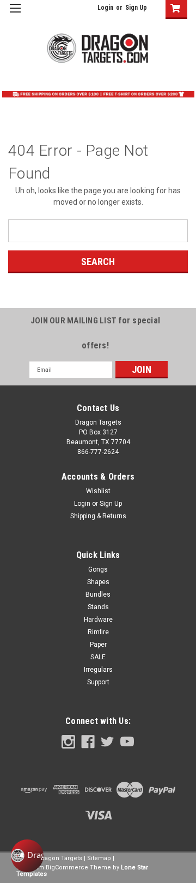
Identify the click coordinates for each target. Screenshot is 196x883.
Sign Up (136, 7)
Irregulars (98, 669)
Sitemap (99, 858)
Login (105, 7)
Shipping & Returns (98, 516)
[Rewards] (27, 855)
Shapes (98, 582)
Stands (98, 607)
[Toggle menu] (15, 15)
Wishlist (98, 491)
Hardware (98, 619)
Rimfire (98, 632)
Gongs (98, 569)
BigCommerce (67, 867)
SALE (98, 657)
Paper (98, 644)
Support (98, 682)
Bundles (98, 594)
